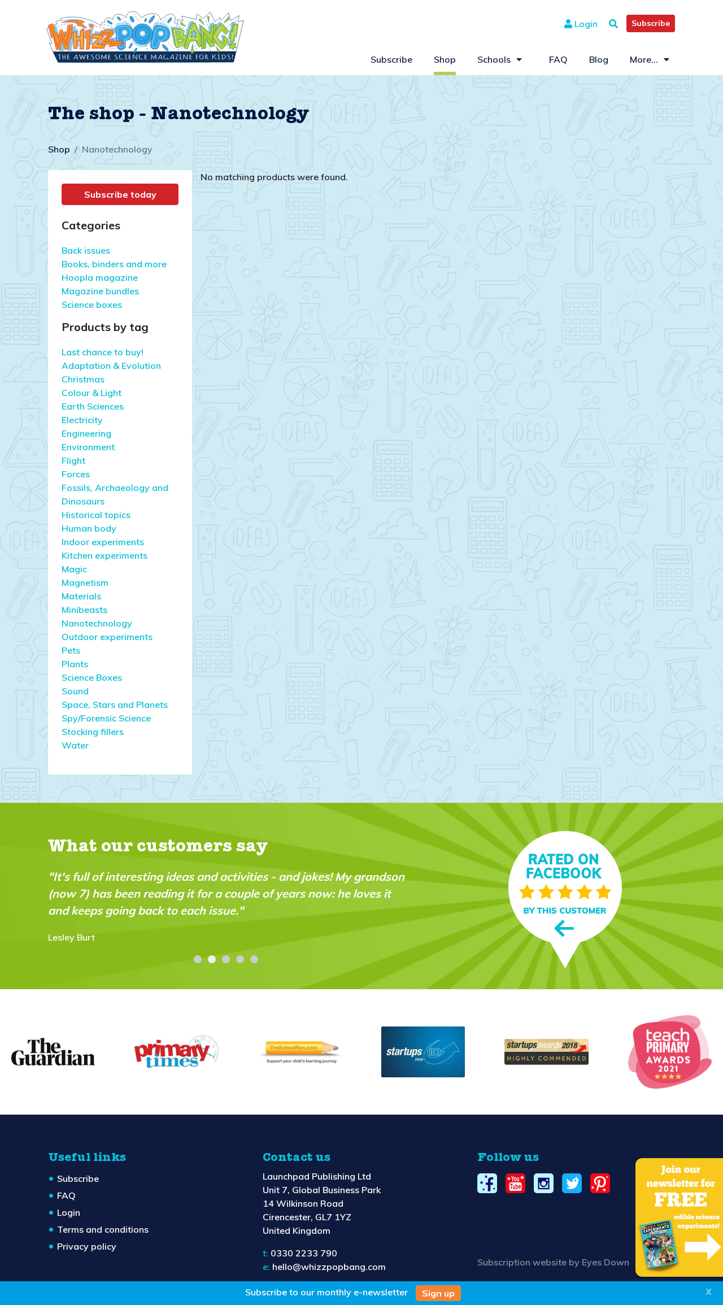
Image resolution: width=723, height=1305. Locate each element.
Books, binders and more (114, 263)
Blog (598, 59)
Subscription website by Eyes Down (553, 1262)
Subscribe (650, 23)
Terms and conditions (103, 1229)
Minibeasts (84, 609)
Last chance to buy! (102, 352)
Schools (494, 59)
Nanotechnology (97, 623)
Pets (71, 650)
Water (75, 745)
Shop (445, 59)
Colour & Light (91, 392)
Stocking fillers (93, 731)
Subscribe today (120, 194)
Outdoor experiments (107, 636)
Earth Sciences (93, 406)
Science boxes (92, 304)
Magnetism (85, 582)
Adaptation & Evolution (111, 365)
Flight (73, 460)
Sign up (438, 1293)
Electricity (82, 419)
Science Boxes (92, 677)
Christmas (83, 379)
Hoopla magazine (100, 277)
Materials (81, 596)
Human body (89, 528)
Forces (76, 474)
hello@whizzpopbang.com (329, 1266)
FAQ (558, 59)
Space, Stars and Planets (115, 704)
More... (644, 59)
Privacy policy (86, 1246)
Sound (75, 691)
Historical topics (96, 514)
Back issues (86, 250)
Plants (75, 663)
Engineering (86, 433)
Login (585, 23)
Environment (88, 447)
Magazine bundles (100, 291)
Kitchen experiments (104, 555)
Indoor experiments (103, 541)
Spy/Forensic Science (106, 718)
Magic (74, 569)
